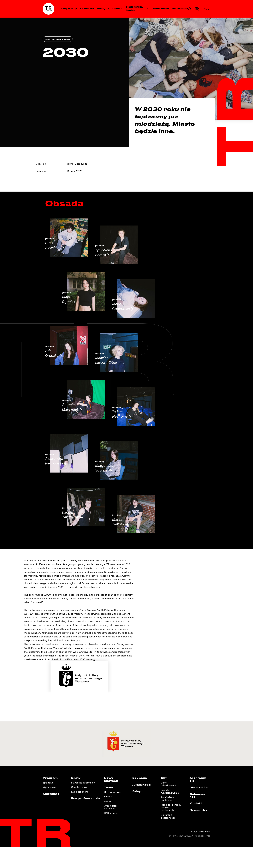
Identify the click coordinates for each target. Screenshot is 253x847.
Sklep (136, 791)
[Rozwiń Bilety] (107, 8)
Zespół (107, 801)
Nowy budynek (111, 779)
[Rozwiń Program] (75, 8)
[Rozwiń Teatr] (122, 8)
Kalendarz (87, 8)
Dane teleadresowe (168, 784)
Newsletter (180, 8)
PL (205, 9)
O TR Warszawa (112, 792)
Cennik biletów (79, 787)
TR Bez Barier (111, 813)
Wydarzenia (49, 787)
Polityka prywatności (200, 831)
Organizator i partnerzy (111, 807)
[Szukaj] (189, 9)
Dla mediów (198, 787)
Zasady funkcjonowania (170, 791)
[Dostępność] (196, 8)
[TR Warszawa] (48, 9)
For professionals (85, 798)
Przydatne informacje (83, 782)
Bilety (101, 8)
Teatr (116, 8)
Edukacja (139, 777)
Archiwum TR (197, 779)
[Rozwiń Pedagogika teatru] (148, 8)
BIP (164, 777)
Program (66, 8)
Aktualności (160, 8)
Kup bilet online (79, 791)
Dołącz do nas (197, 795)
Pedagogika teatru (134, 8)
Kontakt (108, 796)
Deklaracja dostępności (168, 816)
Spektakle (48, 782)
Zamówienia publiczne (168, 798)
